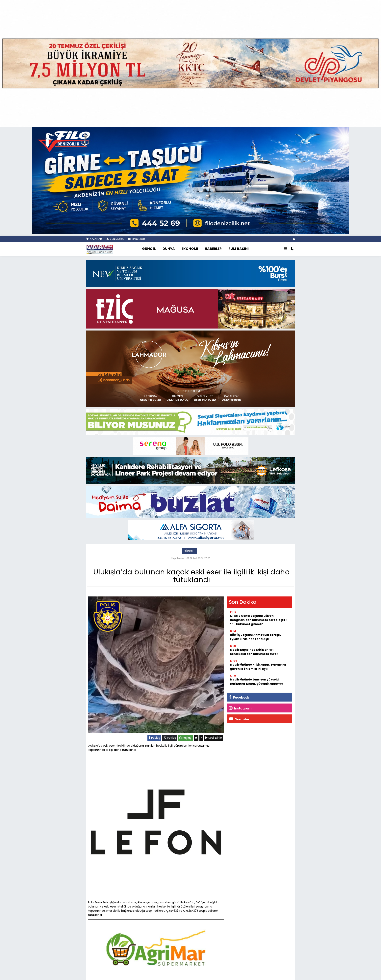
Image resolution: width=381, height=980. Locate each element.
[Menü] (286, 249)
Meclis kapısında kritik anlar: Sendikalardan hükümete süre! (254, 652)
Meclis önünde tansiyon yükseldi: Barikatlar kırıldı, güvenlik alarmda (256, 681)
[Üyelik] (294, 239)
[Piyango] (190, 63)
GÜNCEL (149, 248)
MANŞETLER (138, 239)
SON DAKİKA (116, 239)
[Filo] (190, 180)
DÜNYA (169, 248)
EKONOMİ (190, 248)
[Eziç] (190, 308)
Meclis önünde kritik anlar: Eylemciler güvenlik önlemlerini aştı (258, 667)
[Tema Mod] (292, 248)
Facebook (241, 697)
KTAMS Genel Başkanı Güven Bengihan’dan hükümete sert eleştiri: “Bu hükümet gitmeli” (258, 620)
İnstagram (242, 708)
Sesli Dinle (215, 738)
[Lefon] (156, 823)
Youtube (242, 719)
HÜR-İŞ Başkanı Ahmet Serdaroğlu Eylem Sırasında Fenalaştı (256, 637)
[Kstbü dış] (190, 273)
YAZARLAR (95, 239)
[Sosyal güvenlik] (190, 421)
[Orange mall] (190, 445)
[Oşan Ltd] (191, 530)
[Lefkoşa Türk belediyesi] (190, 470)
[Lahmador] (190, 368)
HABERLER (213, 248)
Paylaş (155, 738)
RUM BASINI (238, 248)
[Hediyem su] (190, 502)
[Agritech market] (156, 948)
